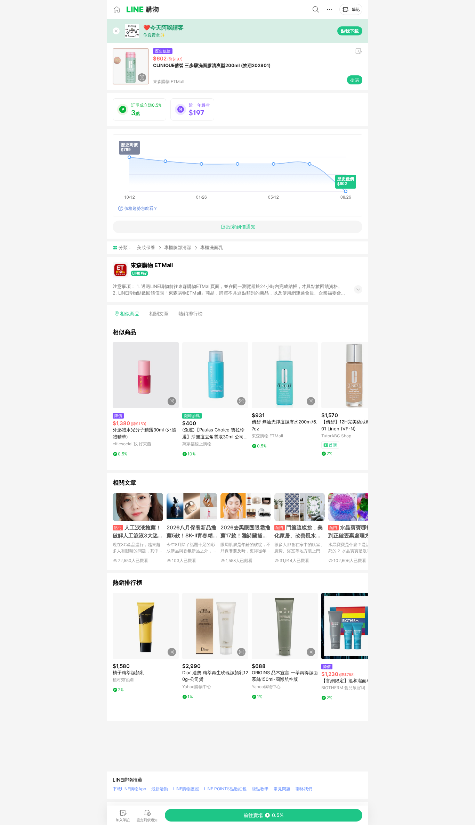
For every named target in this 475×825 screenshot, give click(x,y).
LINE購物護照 (186, 788)
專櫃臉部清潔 (177, 247)
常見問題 (282, 788)
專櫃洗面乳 (211, 247)
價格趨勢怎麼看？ (141, 208)
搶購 (354, 80)
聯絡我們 (304, 788)
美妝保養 (146, 247)
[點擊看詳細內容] (146, 375)
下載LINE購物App (129, 788)
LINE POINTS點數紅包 (225, 788)
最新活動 (159, 788)
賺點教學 (260, 788)
